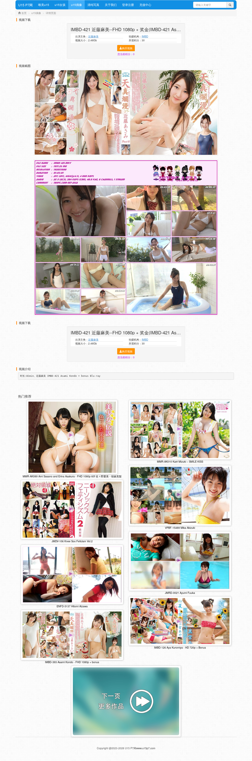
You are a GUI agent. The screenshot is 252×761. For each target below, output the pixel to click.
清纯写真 (93, 5)
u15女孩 (60, 5)
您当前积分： (126, 54)
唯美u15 (43, 5)
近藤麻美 (93, 36)
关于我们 (111, 5)
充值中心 (145, 5)
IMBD (145, 36)
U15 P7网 (25, 4)
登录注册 (128, 5)
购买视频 (127, 48)
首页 (24, 13)
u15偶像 (76, 5)
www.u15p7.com (145, 748)
